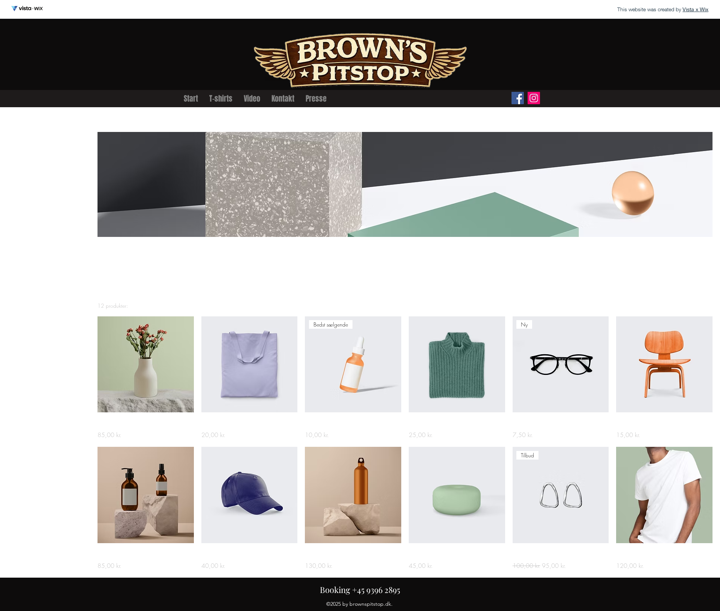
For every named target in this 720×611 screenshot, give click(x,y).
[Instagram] (534, 98)
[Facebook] (518, 98)
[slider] (10, 218)
